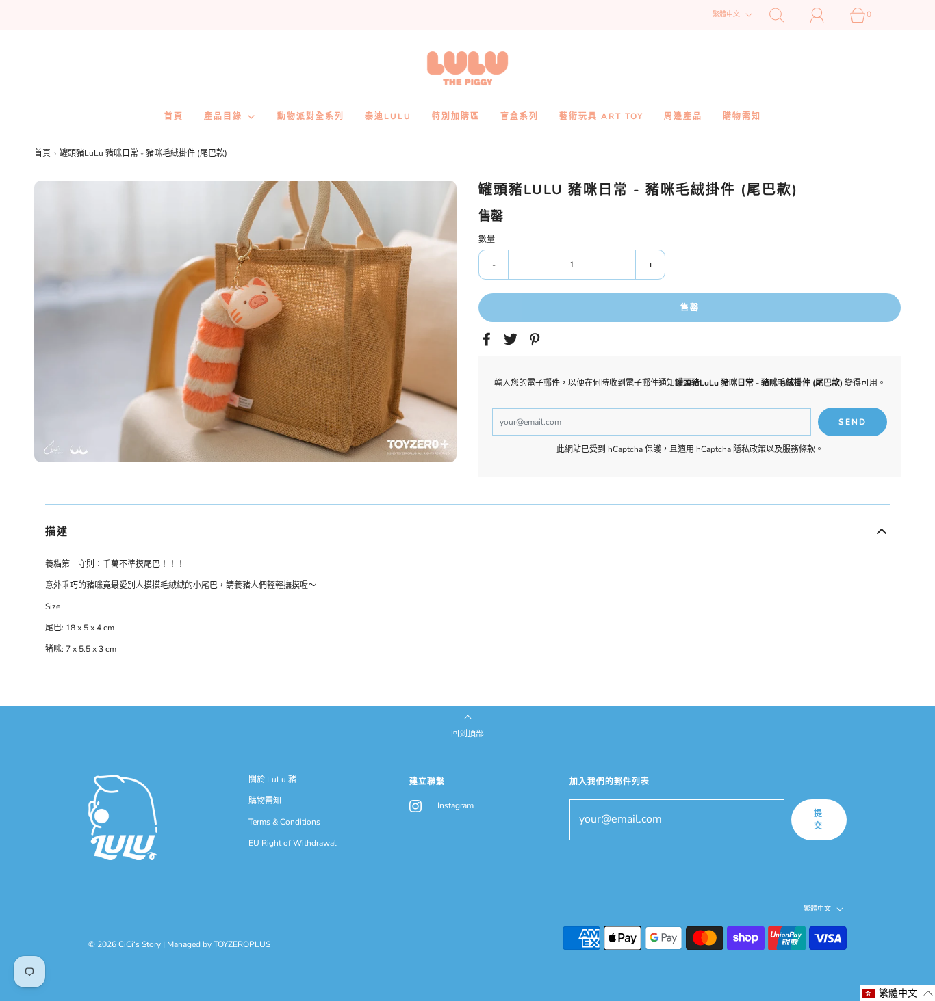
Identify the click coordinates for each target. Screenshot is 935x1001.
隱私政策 (749, 449)
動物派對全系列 (310, 116)
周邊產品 (683, 116)
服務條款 (798, 449)
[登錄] (825, 15)
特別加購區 (456, 116)
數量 (486, 239)
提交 (818, 819)
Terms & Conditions (284, 821)
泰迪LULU (388, 116)
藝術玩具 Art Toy (601, 116)
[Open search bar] (784, 15)
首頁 (173, 116)
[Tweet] (512, 339)
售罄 (690, 307)
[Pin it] (536, 339)
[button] (467, 531)
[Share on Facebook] (488, 339)
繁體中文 (727, 14)
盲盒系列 (519, 116)
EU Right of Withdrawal (292, 843)
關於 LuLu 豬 (272, 779)
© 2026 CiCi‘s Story (124, 944)
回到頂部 (467, 733)
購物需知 (742, 116)
